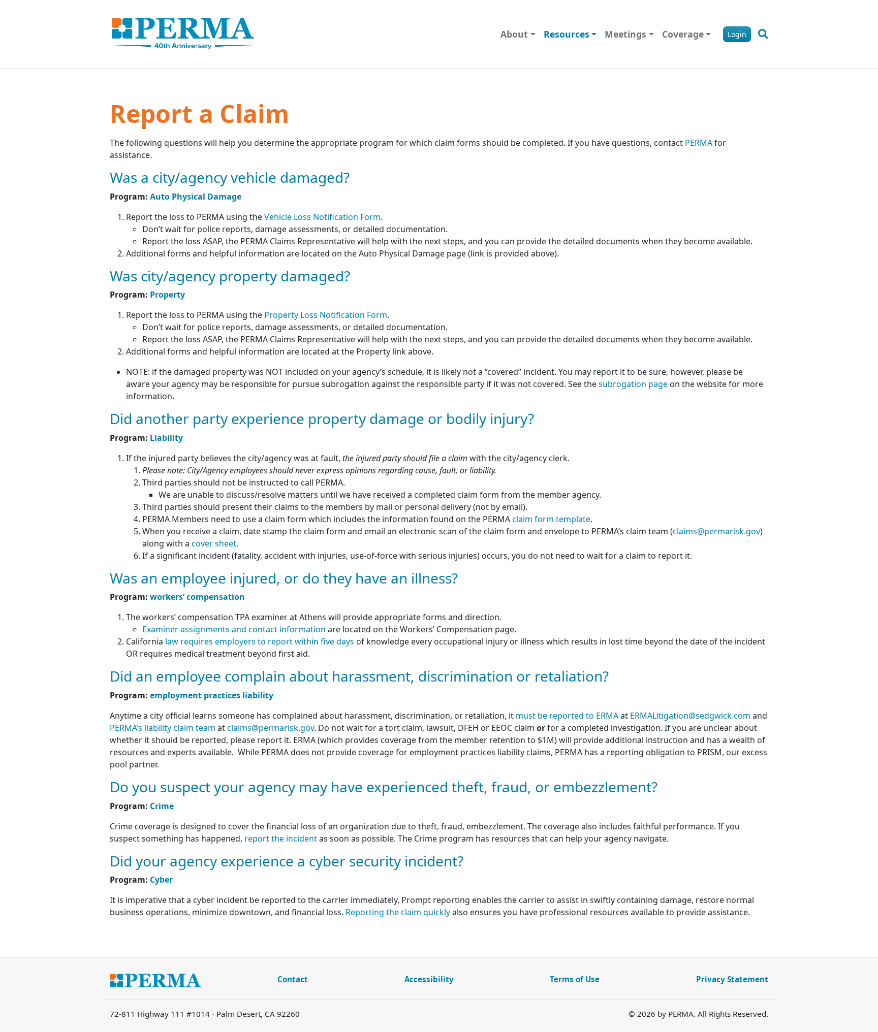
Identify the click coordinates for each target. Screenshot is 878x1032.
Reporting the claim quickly (398, 912)
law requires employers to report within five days (259, 641)
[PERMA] (183, 34)
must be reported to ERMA (567, 715)
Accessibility (429, 979)
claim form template (551, 519)
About (514, 34)
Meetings (625, 34)
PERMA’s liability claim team (162, 727)
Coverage (683, 34)
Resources (566, 34)
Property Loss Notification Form (325, 314)
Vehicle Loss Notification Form (322, 216)
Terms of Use (575, 979)
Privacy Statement (732, 979)
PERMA (698, 142)
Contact (292, 979)
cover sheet (213, 543)
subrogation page (633, 384)
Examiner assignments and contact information (234, 629)
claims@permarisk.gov (716, 531)
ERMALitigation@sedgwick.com (690, 715)
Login (737, 34)
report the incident (280, 838)
